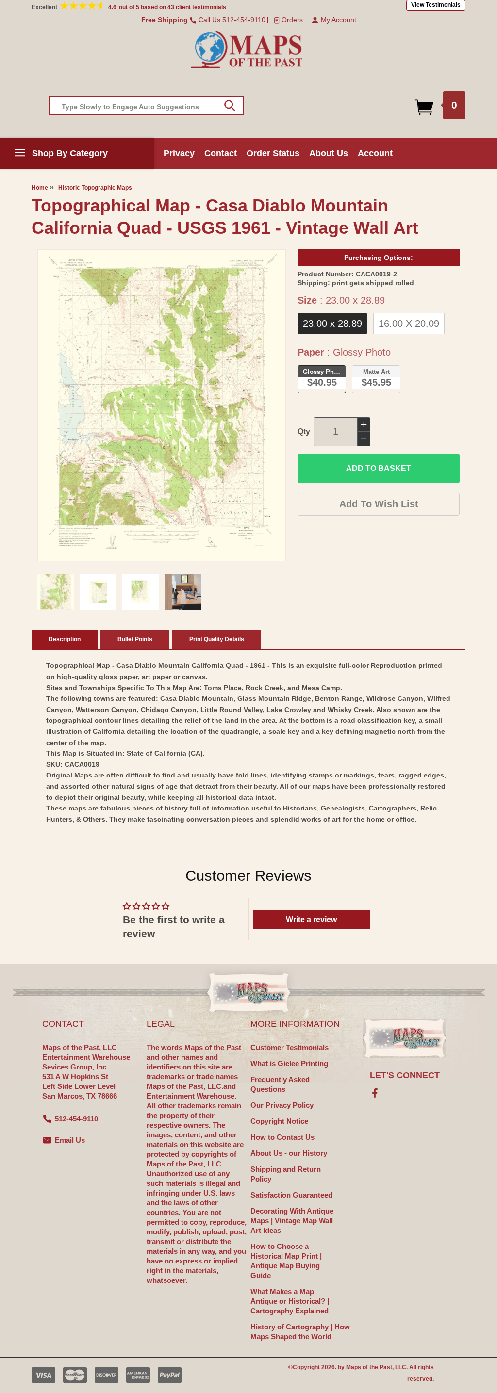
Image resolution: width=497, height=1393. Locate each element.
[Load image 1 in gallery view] (55, 592)
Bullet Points (134, 639)
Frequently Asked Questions (280, 1084)
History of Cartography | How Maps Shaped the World (300, 1332)
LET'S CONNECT (405, 1075)
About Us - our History (288, 1153)
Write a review (311, 919)
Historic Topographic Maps (95, 187)
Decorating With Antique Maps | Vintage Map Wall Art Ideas (291, 1220)
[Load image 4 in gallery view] (183, 592)
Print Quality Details (216, 639)
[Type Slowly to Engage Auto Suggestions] (230, 106)
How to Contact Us (282, 1137)
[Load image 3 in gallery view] (140, 592)
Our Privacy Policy (282, 1105)
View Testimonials (436, 4)
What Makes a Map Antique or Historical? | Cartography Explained (289, 1301)
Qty (304, 431)
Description (65, 639)
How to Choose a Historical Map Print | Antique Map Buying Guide (286, 1261)
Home (40, 187)
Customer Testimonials (289, 1047)
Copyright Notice (279, 1121)
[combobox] (146, 105)
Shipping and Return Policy (285, 1174)
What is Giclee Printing (289, 1063)
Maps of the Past (369, 1367)
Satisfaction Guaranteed (291, 1195)
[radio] (332, 323)
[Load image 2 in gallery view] (98, 592)
